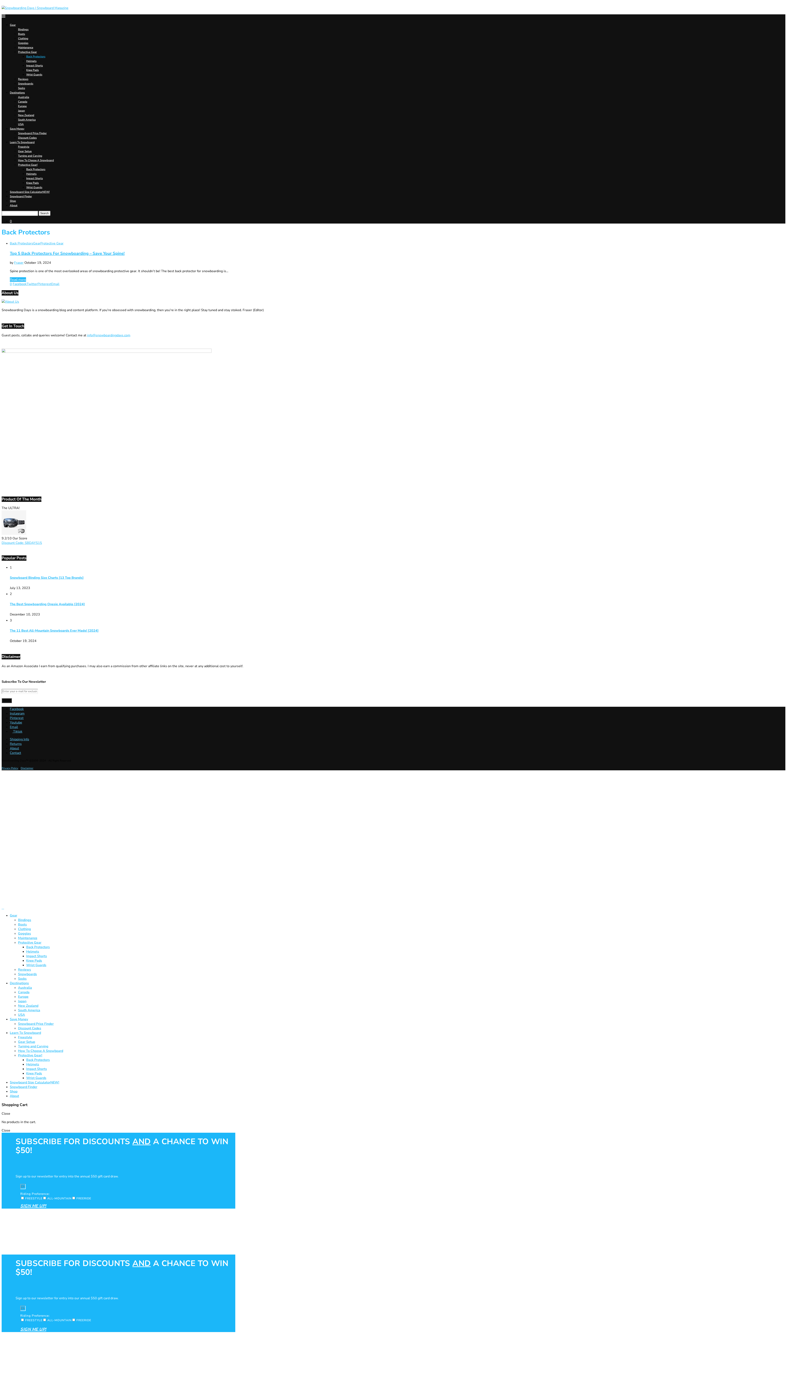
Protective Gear (27, 52)
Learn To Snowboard (22, 142)
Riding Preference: (35, 1194)
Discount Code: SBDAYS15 (22, 543)
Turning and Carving (30, 156)
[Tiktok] (3, 907)
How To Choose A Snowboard (36, 160)
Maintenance (25, 47)
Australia (23, 97)
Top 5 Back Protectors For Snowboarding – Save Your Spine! (67, 253)
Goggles (23, 43)
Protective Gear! (28, 165)
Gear (13, 25)
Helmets (31, 61)
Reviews (23, 79)
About (13, 205)
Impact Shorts (34, 65)
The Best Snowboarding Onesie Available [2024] (47, 604)
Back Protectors (35, 56)
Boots (21, 34)
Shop (13, 201)
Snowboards (25, 84)
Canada (22, 102)
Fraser (19, 262)
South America (27, 120)
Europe (22, 106)
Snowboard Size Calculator (30, 192)
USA (21, 124)
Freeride (83, 1198)
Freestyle (23, 147)
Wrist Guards (34, 74)
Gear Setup (25, 151)
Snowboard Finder (21, 196)
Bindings (23, 29)
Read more (18, 279)
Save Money (17, 129)
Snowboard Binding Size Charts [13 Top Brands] (47, 577)
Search (44, 213)
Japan (21, 111)
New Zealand (26, 115)
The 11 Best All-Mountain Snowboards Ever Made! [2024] (54, 630)
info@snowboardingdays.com (108, 335)
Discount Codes (27, 138)
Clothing (23, 38)
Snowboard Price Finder (32, 133)
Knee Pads (32, 70)
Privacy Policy (10, 768)
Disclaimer (27, 768)
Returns (16, 744)
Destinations (17, 93)
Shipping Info (19, 739)
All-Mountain (59, 1198)
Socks (21, 88)
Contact (15, 753)
